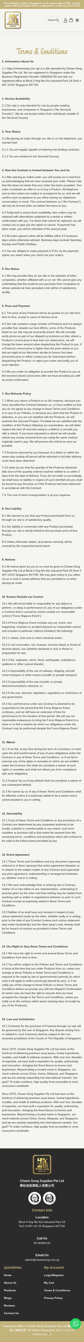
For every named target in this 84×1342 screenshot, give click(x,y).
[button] (77, 20)
